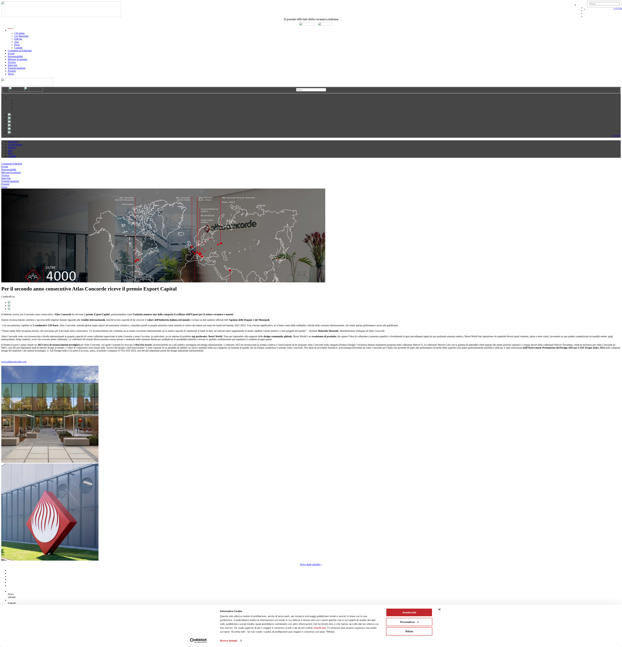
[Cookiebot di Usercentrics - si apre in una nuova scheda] (198, 640)
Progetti (12, 71)
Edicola (18, 39)
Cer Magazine (21, 36)
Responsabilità (15, 56)
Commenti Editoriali (11, 163)
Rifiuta (409, 631)
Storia (11, 74)
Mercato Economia (17, 59)
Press (17, 44)
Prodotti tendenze (17, 68)
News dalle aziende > (311, 564)
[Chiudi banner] (439, 609)
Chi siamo (19, 33)
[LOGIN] (588, 9)
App (16, 41)
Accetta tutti (409, 612)
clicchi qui (319, 627)
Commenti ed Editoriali (20, 50)
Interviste (12, 65)
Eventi (11, 53)
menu (10, 30)
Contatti (18, 47)
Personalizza (407, 621)
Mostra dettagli (228, 640)
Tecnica (12, 62)
